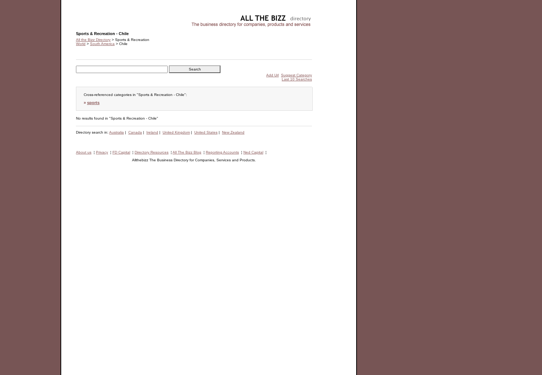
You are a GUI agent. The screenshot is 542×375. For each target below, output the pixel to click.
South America (102, 44)
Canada (135, 132)
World (81, 44)
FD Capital (121, 152)
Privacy (102, 152)
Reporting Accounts (222, 152)
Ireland (152, 132)
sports (93, 102)
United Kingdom (176, 132)
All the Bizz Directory (93, 40)
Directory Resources (151, 152)
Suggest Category (296, 75)
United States (206, 132)
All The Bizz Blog (187, 152)
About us (83, 152)
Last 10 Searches (297, 79)
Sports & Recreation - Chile (99, 17)
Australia (116, 132)
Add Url (272, 75)
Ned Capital (253, 152)
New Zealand (233, 132)
